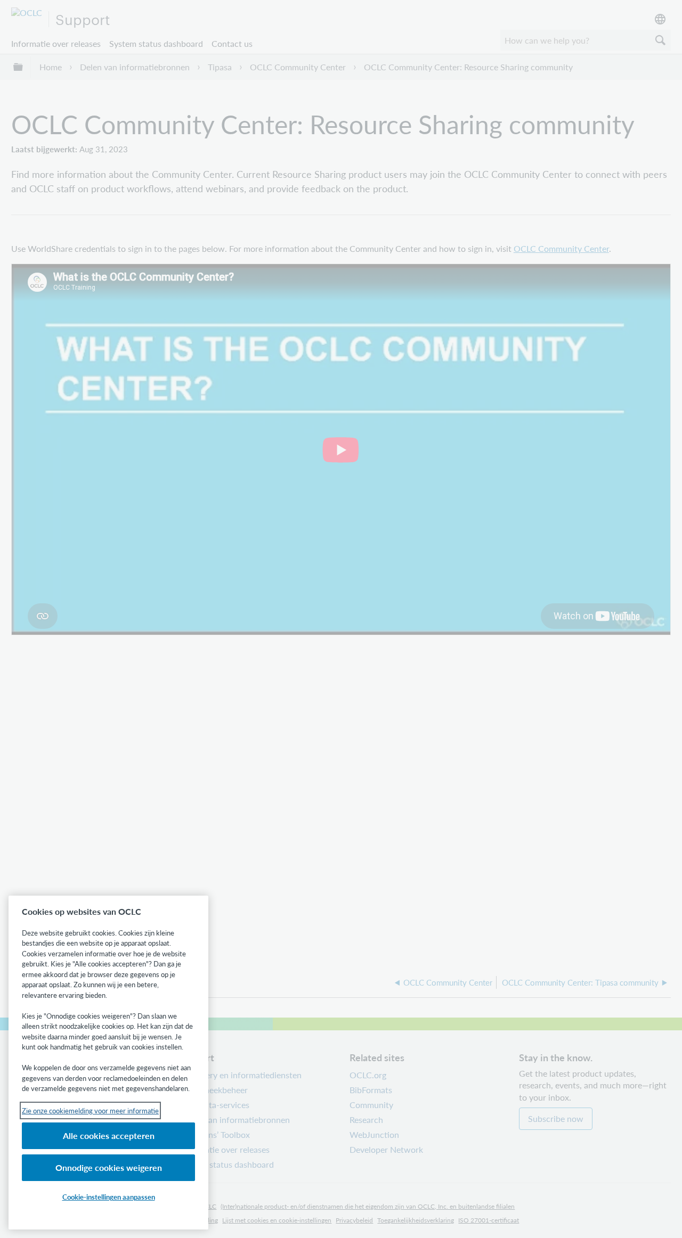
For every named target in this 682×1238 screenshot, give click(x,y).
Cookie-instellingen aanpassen (108, 1197)
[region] (108, 1062)
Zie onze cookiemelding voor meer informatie (90, 1110)
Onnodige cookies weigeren (108, 1167)
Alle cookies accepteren (109, 1135)
